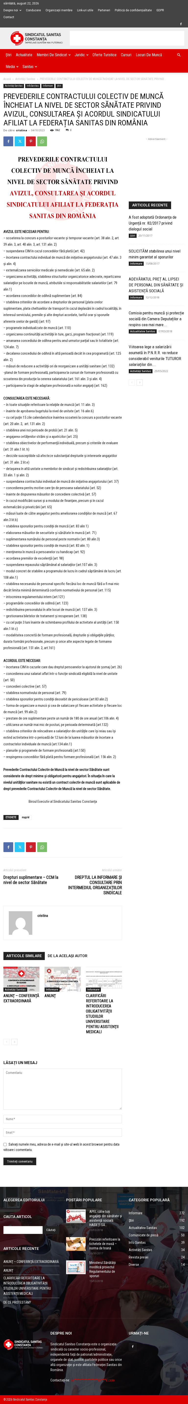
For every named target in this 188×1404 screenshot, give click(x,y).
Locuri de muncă (149, 55)
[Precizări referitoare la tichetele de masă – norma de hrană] (76, 1244)
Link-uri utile (85, 10)
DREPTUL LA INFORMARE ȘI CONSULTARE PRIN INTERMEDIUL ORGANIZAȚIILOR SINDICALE (95, 885)
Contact (8, 17)
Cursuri (126, 55)
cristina (21, 130)
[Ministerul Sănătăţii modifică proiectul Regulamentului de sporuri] (76, 1267)
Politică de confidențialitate (133, 10)
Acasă (7, 79)
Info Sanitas (33, 85)
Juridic (80, 55)
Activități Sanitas (25, 79)
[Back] (6, 1042)
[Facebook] (181, 24)
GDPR (160, 10)
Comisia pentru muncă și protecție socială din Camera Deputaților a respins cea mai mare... (156, 318)
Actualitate (24, 55)
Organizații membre (59, 10)
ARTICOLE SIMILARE (24, 956)
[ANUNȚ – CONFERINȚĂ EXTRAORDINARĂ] (21, 979)
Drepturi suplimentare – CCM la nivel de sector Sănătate (30, 880)
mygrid (25, 817)
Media (10, 66)
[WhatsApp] (42, 141)
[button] (179, 55)
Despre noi (10, 10)
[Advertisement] (127, 38)
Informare (48, 85)
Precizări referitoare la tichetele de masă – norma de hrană (104, 1243)
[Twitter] (19, 141)
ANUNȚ (50, 995)
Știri (9, 55)
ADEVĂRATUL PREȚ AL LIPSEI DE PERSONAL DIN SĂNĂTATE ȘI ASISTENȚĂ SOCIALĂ (156, 285)
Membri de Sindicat (52, 55)
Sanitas (28, 66)
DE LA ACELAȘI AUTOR (67, 956)
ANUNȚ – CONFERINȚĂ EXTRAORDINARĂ (31, 1262)
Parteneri (104, 10)
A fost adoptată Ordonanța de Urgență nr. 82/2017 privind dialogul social (152, 223)
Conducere (33, 10)
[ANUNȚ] (63, 979)
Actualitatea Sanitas (142, 331)
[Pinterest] (31, 141)
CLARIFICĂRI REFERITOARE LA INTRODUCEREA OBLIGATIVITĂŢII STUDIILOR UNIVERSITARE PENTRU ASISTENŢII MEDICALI (27, 1286)
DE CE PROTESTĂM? (17, 1302)
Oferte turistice (105, 55)
